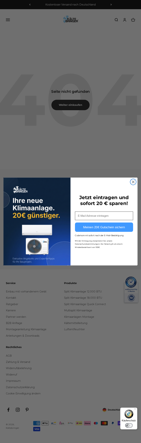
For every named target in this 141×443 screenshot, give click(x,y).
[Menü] (135, 410)
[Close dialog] (133, 182)
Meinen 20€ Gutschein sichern (104, 227)
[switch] (129, 425)
